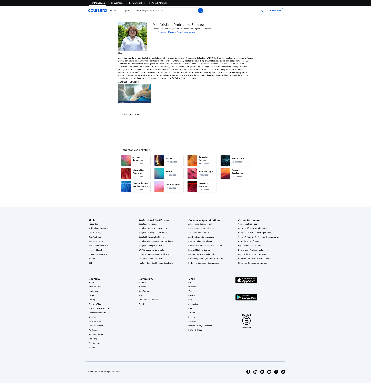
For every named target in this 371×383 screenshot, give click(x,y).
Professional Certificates (99, 308)
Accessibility (193, 304)
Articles (191, 312)
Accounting (93, 224)
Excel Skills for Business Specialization (205, 245)
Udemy (92, 347)
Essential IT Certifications (249, 241)
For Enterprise (95, 321)
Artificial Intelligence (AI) (99, 228)
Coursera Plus (95, 304)
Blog (140, 295)
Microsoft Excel (95, 250)
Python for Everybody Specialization (204, 263)
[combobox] (163, 10)
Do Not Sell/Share (196, 330)
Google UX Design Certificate (151, 245)
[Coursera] (97, 10)
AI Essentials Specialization (200, 224)
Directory (192, 317)
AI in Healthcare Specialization (201, 237)
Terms (191, 291)
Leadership (93, 291)
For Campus (94, 330)
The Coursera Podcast (148, 299)
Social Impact (94, 338)
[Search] (200, 10)
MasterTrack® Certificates (100, 312)
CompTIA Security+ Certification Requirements (258, 237)
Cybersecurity (95, 232)
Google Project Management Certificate (156, 241)
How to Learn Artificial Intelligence (253, 250)
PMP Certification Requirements (252, 254)
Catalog (92, 299)
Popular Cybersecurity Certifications (254, 258)
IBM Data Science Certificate (151, 258)
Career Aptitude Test (247, 224)
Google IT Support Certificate (151, 237)
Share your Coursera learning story (253, 263)
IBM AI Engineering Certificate (151, 250)
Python (92, 258)
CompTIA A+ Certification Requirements (255, 232)
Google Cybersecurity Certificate (153, 228)
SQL (90, 263)
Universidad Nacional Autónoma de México (176, 32)
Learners (142, 282)
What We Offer (95, 286)
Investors (192, 286)
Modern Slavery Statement (200, 325)
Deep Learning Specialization (200, 241)
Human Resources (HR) (98, 245)
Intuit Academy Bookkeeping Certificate (156, 263)
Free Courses (94, 343)
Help (190, 299)
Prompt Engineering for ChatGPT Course (205, 258)
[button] (127, 10)
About (91, 282)
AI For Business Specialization (201, 228)
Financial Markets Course (199, 250)
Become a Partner (96, 334)
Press (190, 282)
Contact (191, 308)
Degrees (92, 317)
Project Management (98, 254)
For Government (96, 325)
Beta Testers (144, 291)
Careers (92, 295)
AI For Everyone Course (198, 232)
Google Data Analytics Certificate (153, 232)
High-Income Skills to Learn (249, 245)
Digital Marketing (96, 241)
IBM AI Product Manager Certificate (154, 254)
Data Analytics (95, 237)
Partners (142, 286)
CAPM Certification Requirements (252, 228)
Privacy (191, 295)
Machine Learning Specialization (202, 254)
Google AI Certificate (148, 224)
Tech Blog (143, 304)
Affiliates (192, 321)
